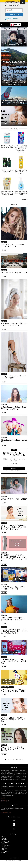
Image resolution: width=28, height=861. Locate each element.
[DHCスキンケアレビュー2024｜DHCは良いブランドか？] (14, 574)
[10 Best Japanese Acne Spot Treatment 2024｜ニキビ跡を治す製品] (14, 705)
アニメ (14, 40)
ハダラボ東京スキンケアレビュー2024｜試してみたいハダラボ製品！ (13, 661)
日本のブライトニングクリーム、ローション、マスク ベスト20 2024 (13, 749)
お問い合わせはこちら (6, 812)
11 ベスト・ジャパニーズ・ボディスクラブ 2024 (13, 377)
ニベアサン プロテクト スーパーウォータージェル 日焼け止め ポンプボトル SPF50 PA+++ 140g (21, 149)
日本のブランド (10, 686)
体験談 (14, 78)
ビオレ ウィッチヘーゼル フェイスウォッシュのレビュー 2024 (14, 690)
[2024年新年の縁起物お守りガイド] (14, 260)
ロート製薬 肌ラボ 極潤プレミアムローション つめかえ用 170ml (7, 193)
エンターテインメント (7, 842)
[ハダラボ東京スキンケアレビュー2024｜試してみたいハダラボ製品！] (14, 647)
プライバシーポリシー (11, 860)
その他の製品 (23, 199)
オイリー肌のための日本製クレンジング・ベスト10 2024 (14, 324)
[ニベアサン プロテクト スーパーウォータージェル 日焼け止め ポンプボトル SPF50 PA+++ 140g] (21, 138)
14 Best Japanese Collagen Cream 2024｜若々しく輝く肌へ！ (14, 408)
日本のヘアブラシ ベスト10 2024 (14, 499)
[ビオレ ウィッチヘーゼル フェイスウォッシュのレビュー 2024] (14, 677)
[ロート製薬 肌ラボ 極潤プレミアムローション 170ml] (21, 162)
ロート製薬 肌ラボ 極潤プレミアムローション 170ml (21, 172)
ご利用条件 (19, 860)
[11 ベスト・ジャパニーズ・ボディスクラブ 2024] (14, 352)
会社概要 (3, 798)
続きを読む (4, 250)
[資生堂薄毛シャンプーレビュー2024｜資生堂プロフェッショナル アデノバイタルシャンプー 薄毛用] (14, 543)
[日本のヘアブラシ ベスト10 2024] (14, 485)
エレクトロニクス (6, 841)
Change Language (14, 14)
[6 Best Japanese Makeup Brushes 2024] (14, 426)
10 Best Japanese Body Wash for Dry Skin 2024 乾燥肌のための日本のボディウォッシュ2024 (13, 527)
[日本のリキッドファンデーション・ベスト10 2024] (14, 223)
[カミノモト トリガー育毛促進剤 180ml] (7, 162)
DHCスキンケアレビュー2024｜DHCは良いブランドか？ (13, 588)
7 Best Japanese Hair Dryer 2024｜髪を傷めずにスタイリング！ (13, 618)
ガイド (3, 846)
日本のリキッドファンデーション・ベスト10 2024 (13, 245)
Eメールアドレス (14, 463)
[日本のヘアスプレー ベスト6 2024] (14, 116)
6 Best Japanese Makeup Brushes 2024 (14, 441)
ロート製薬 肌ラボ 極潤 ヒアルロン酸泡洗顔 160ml (21, 193)
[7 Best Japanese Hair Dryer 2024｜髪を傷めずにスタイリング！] (14, 604)
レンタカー (4, 838)
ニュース (14, 98)
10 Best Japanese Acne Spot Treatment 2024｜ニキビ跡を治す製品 (14, 719)
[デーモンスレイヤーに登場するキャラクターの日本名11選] (14, 36)
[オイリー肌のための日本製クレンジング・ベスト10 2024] (14, 299)
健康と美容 (14, 121)
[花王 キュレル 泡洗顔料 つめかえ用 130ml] (7, 138)
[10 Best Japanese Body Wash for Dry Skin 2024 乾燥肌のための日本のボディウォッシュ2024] (14, 513)
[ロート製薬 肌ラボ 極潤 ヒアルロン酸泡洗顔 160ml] (21, 184)
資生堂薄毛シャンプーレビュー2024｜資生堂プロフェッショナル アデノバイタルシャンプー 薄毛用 (14, 558)
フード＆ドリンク (6, 845)
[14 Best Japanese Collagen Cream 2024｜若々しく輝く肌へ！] (14, 393)
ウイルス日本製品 (10, 1)
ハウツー (4, 849)
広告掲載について (5, 800)
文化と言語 (3, 270)
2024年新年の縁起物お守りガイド (14, 272)
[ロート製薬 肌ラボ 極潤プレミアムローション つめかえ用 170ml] (7, 184)
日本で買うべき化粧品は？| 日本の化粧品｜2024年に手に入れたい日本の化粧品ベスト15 (14, 631)
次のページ (18, 759)
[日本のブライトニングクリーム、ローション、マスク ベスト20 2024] (14, 735)
